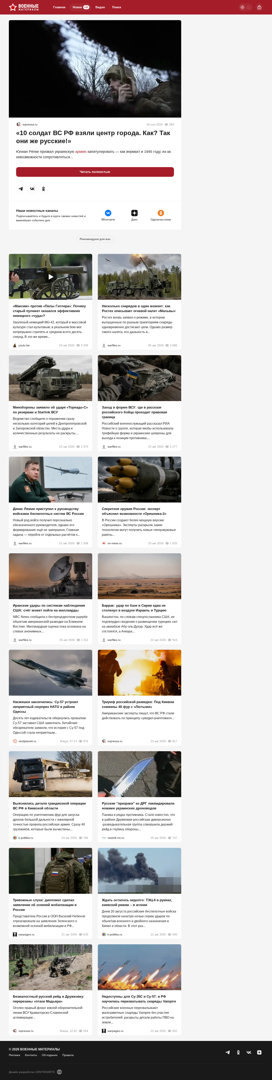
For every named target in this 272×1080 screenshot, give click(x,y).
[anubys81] (15, 345)
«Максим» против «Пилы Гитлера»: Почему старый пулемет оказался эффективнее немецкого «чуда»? (49, 311)
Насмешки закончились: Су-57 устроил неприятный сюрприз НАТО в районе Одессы (45, 707)
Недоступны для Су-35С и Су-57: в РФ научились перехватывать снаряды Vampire (139, 999)
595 (174, 934)
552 (174, 1030)
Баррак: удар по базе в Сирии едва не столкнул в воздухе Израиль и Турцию (134, 607)
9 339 (84, 345)
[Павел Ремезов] (104, 446)
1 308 (84, 543)
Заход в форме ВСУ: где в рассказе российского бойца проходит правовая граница (134, 412)
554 (85, 1030)
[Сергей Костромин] (15, 446)
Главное (59, 7)
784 (85, 837)
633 (85, 934)
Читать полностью (95, 172)
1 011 (84, 639)
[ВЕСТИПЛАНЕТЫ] (15, 741)
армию (81, 152)
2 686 (173, 345)
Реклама (14, 1055)
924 (174, 639)
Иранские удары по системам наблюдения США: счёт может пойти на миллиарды (49, 607)
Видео (100, 7)
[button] (21, 189)
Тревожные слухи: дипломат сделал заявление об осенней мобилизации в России (45, 904)
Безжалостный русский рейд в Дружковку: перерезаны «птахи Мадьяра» (48, 999)
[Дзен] (259, 1052)
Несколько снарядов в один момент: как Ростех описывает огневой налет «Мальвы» (139, 308)
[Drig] (104, 837)
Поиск (116, 7)
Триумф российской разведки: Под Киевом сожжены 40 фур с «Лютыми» (138, 704)
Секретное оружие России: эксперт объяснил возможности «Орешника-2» (134, 511)
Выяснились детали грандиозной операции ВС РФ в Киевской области (49, 806)
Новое (80, 7)
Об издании (49, 1055)
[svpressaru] (18, 124)
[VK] (249, 1052)
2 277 (173, 446)
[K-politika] (15, 837)
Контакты (31, 1055)
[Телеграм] (228, 1052)
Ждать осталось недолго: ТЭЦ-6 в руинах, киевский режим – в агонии (137, 902)
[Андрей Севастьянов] (104, 345)
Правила (68, 1055)
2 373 (84, 446)
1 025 (173, 543)
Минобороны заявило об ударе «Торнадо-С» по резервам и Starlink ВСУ (50, 410)
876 (85, 741)
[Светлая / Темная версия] (245, 7)
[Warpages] (15, 934)
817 (174, 741)
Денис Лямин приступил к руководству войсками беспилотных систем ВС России (48, 511)
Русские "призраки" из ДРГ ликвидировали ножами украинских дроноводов (138, 806)
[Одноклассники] (238, 1052)
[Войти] (259, 7)
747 (174, 837)
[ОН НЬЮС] (104, 543)
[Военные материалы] (24, 7)
